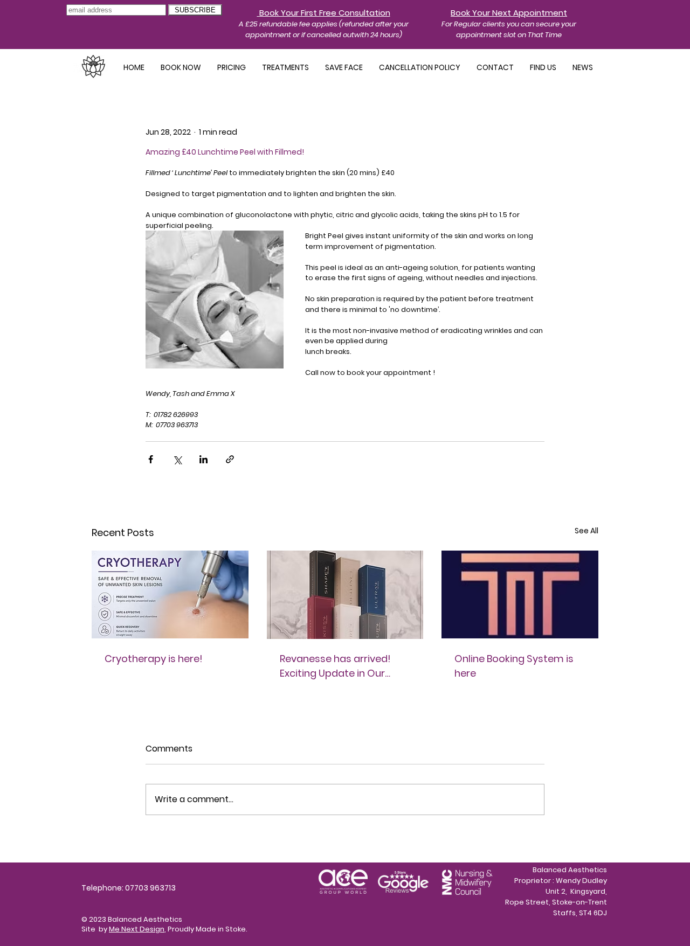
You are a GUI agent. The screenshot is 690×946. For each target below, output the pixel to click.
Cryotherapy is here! (154, 658)
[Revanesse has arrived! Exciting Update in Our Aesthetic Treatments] (345, 595)
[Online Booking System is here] (519, 594)
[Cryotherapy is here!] (170, 594)
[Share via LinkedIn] (203, 459)
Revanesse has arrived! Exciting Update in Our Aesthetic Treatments (335, 666)
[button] (285, 67)
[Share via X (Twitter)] (177, 459)
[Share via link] (230, 459)
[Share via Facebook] (151, 459)
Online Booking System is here (514, 666)
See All (586, 530)
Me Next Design (136, 929)
